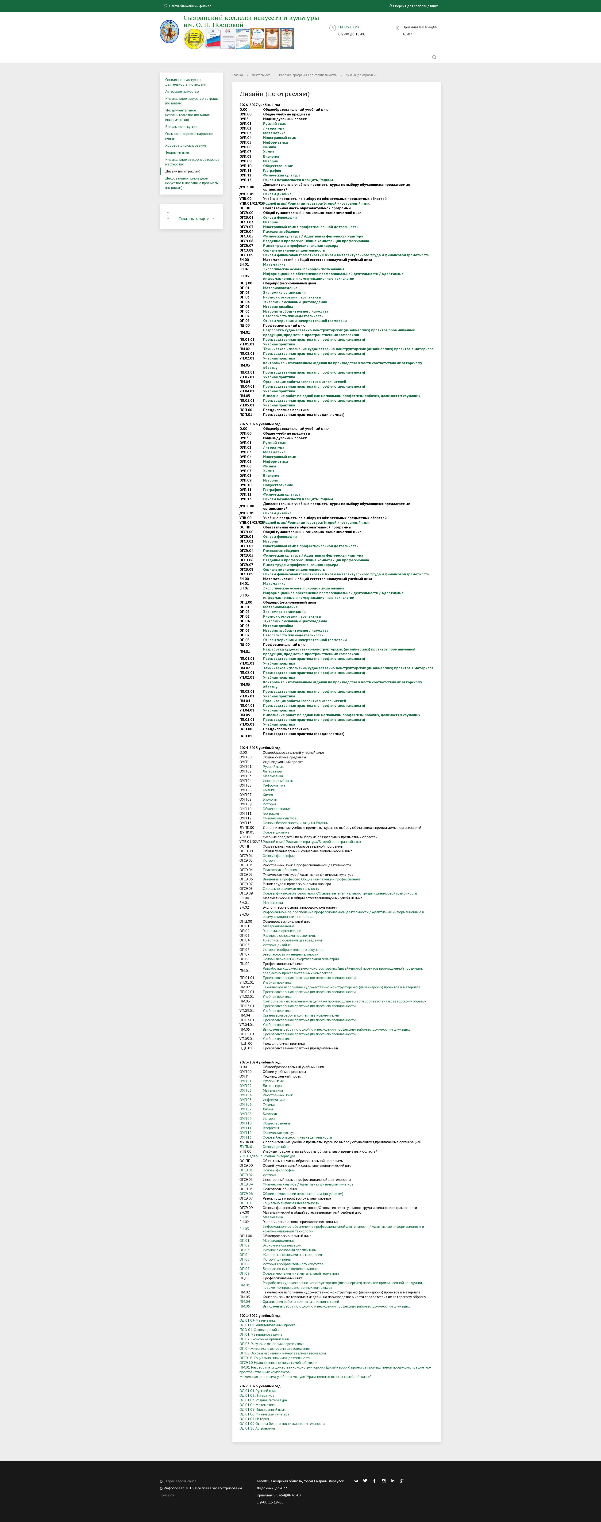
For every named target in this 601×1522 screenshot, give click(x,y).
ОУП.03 (245, 1090)
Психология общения (281, 231)
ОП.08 (244, 1273)
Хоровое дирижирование (185, 145)
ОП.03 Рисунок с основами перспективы (271, 1343)
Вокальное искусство (182, 126)
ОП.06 (244, 1264)
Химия (268, 151)
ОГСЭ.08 (246, 1203)
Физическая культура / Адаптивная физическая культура (313, 236)
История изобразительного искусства (295, 311)
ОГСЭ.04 (246, 1184)
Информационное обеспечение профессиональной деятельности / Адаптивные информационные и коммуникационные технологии (333, 276)
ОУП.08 (245, 1113)
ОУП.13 (245, 1137)
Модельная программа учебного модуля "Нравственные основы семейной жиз (302, 1376)
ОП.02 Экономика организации (264, 1339)
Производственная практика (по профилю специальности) (314, 339)
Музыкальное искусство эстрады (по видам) (192, 100)
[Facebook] (375, 1480)
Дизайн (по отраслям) (182, 171)
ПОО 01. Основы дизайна (260, 1329)
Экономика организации (284, 292)
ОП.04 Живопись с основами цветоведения (274, 1348)
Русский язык (274, 123)
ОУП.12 (245, 1132)
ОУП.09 (245, 1118)
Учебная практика (279, 344)
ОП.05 (244, 1259)
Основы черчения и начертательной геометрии (305, 320)
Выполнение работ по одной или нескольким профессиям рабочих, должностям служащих (341, 395)
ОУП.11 (245, 1127)
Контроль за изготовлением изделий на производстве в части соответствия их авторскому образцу (344, 1001)
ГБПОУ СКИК (349, 27)
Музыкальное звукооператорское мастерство (192, 161)
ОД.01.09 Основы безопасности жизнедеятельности (282, 1423)
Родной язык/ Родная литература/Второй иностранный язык (316, 203)
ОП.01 (244, 1240)
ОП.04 (244, 1254)
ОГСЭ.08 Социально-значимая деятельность (275, 1357)
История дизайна (278, 306)
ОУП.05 (245, 1099)
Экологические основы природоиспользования (303, 269)
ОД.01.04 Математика (257, 1320)
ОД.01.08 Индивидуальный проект (267, 1325)
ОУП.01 (245, 1080)
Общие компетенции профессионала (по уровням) (303, 1193)
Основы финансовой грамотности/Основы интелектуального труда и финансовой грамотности (346, 254)
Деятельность (261, 75)
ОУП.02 (245, 1085)
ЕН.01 (244, 1217)
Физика (269, 147)
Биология (271, 156)
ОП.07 (244, 1268)
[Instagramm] (384, 1480)
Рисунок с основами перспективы (292, 297)
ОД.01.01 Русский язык (257, 1390)
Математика (274, 132)
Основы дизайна (277, 193)
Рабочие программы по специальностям (308, 75)
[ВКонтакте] (357, 1480)
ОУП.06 (245, 1104)
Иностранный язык (279, 137)
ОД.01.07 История (254, 1418)
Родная (270, 1156)
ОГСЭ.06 (246, 1193)
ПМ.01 (244, 1285)
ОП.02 (244, 1245)
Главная (237, 75)
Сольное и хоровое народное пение (189, 136)
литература (286, 1156)
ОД (242, 1428)
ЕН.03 (244, 1228)
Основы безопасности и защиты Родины (298, 179)
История (270, 161)
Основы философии (280, 217)
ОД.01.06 (246, 1414)
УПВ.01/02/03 (251, 1156)
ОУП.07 (245, 1109)
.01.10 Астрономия (260, 1428)
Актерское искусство (182, 91)
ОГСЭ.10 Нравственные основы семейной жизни (278, 1362)
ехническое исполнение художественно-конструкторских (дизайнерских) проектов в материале (349, 348)
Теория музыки (177, 152)
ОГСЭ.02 (246, 1174)
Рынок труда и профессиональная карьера (300, 245)
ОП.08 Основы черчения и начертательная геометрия (282, 1353)
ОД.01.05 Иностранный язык (262, 1409)
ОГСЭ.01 (246, 1170)
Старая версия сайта (180, 1481)
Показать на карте (194, 218)
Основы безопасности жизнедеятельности (297, 1137)
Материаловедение (280, 287)
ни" (368, 1376)
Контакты (167, 1495)
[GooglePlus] (403, 1480)
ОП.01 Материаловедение (260, 1334)
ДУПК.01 (246, 1146)
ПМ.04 (244, 1301)
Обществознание (278, 165)
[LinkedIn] (393, 1480)
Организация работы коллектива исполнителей (304, 381)
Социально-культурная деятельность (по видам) (185, 82)
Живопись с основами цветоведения (295, 301)
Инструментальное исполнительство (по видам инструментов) (187, 115)
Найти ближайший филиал (189, 6)
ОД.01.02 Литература (256, 1395)
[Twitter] (366, 1480)
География (272, 170)
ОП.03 (244, 1249)
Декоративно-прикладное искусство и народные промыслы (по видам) (192, 183)
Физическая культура (281, 175)
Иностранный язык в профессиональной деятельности (310, 226)
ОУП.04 (245, 1095)
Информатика (275, 142)
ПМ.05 (244, 1306)
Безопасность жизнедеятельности (293, 316)
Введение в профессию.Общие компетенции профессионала (316, 240)
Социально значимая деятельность (294, 250)
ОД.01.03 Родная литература (263, 1400)
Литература (273, 128)
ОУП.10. (245, 1123)
